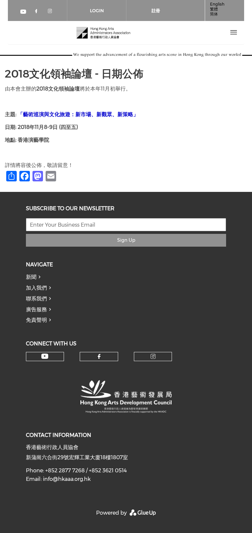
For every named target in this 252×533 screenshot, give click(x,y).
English (217, 4)
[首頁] (103, 32)
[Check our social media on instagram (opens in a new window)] (51, 12)
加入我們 (36, 288)
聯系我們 (36, 299)
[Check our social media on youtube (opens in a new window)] (24, 12)
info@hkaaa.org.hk (67, 479)
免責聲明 (36, 320)
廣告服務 (36, 309)
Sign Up (126, 240)
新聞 (31, 277)
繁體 (214, 9)
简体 (214, 13)
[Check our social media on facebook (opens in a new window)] (37, 12)
